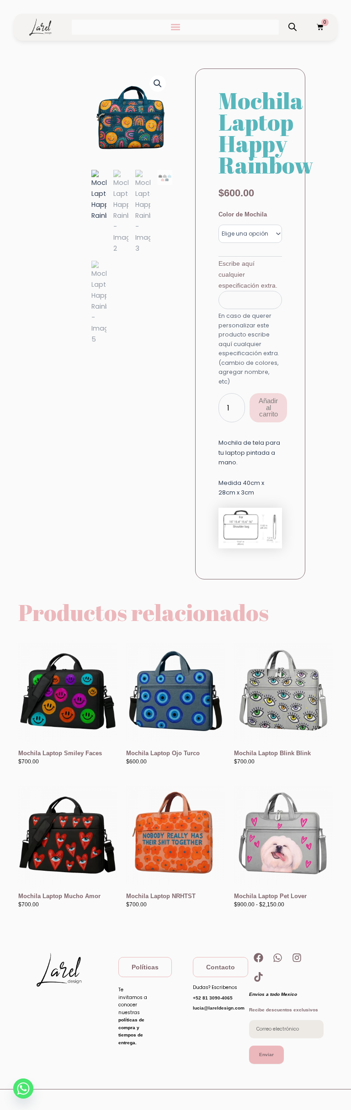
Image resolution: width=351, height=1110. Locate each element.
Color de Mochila (242, 214)
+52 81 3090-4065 (213, 997)
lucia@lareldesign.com (219, 1007)
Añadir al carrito (268, 407)
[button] (175, 27)
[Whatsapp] (23, 1088)
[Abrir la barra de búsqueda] (292, 27)
